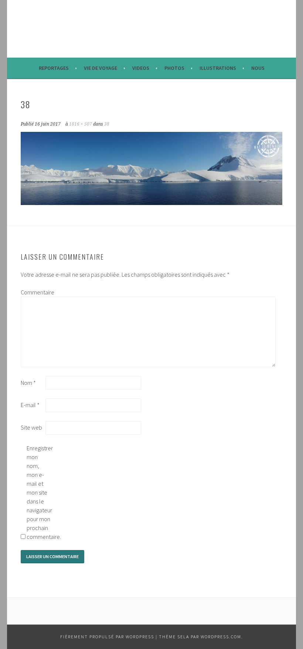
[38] (152, 202)
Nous (258, 68)
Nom (28, 382)
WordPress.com (221, 636)
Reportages (54, 68)
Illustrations (218, 68)
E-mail (30, 405)
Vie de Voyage (100, 68)
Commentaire (32, 292)
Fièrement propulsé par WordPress (107, 636)
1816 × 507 (80, 124)
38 (106, 124)
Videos (140, 68)
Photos (174, 68)
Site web (31, 427)
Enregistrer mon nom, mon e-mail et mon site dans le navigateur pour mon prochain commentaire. (38, 492)
